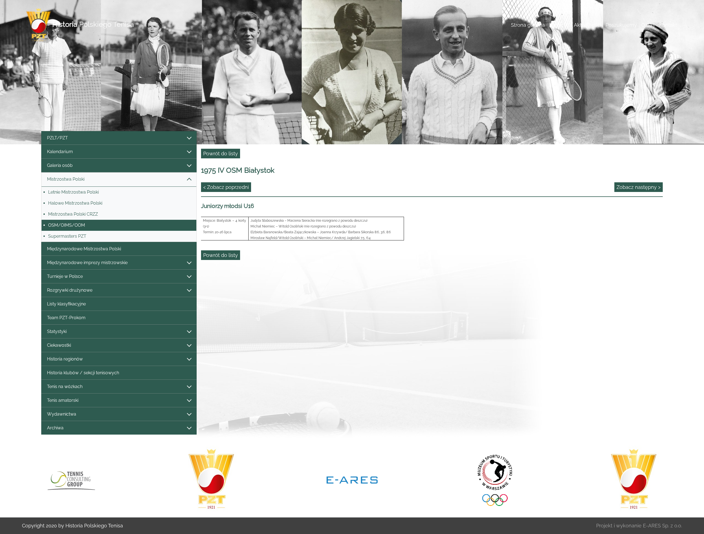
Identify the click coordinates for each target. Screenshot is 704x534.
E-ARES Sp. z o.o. (662, 525)
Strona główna (528, 25)
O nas (648, 25)
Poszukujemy (621, 25)
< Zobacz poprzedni (226, 187)
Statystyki (57, 331)
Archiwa (55, 427)
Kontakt (668, 25)
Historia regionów (65, 359)
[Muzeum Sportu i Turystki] (492, 479)
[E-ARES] (352, 479)
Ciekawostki (59, 345)
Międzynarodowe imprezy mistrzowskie (87, 262)
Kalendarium (60, 151)
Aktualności (587, 25)
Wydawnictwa (61, 414)
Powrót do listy (220, 153)
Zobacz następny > (639, 187)
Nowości (559, 25)
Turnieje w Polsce (65, 276)
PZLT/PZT (57, 137)
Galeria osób (60, 165)
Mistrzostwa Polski (65, 179)
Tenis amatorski (62, 400)
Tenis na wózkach (64, 386)
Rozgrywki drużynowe (69, 290)
